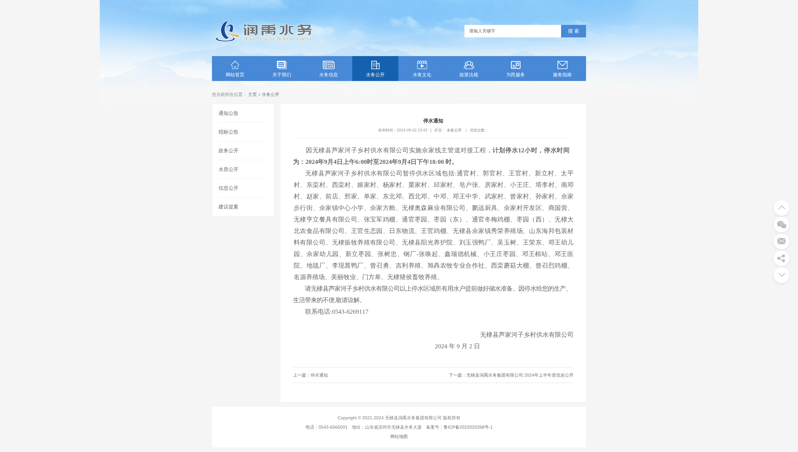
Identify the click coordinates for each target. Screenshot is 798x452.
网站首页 (235, 74)
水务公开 (375, 74)
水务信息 (328, 74)
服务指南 (562, 74)
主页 (252, 94)
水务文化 (422, 74)
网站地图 (399, 436)
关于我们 (281, 74)
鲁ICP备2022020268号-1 (468, 427)
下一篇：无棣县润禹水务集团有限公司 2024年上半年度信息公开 (511, 375)
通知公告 (228, 113)
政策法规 (468, 74)
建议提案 (228, 206)
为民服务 (515, 74)
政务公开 (228, 150)
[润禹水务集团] (277, 45)
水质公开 (228, 169)
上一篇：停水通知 (310, 375)
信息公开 (228, 188)
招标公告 (228, 132)
